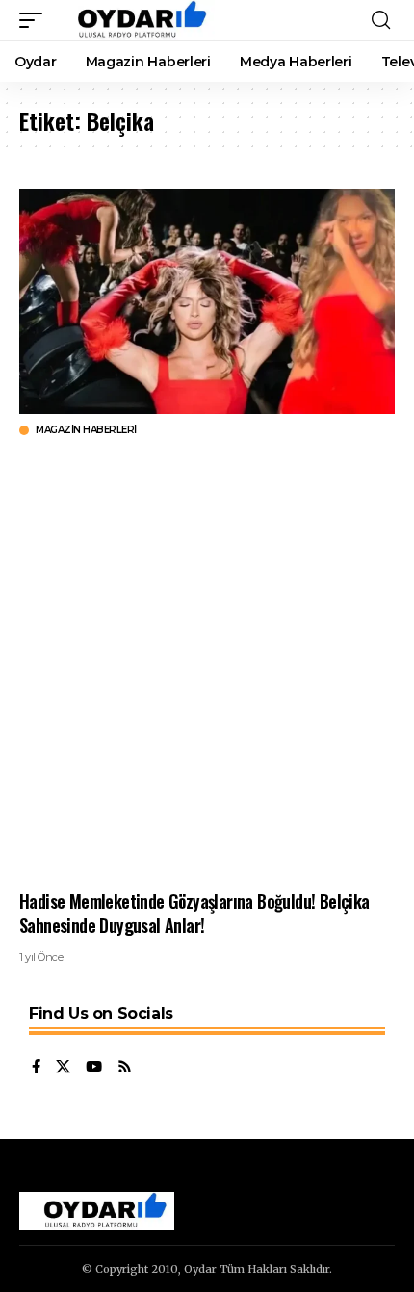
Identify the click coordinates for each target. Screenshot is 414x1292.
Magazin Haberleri (86, 430)
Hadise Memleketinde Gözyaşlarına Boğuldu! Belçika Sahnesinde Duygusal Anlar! (194, 913)
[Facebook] (36, 1067)
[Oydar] (133, 20)
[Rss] (125, 1067)
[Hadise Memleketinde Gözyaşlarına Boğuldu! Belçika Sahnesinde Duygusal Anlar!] (207, 301)
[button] (35, 20)
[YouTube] (94, 1067)
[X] (63, 1067)
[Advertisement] (207, 663)
